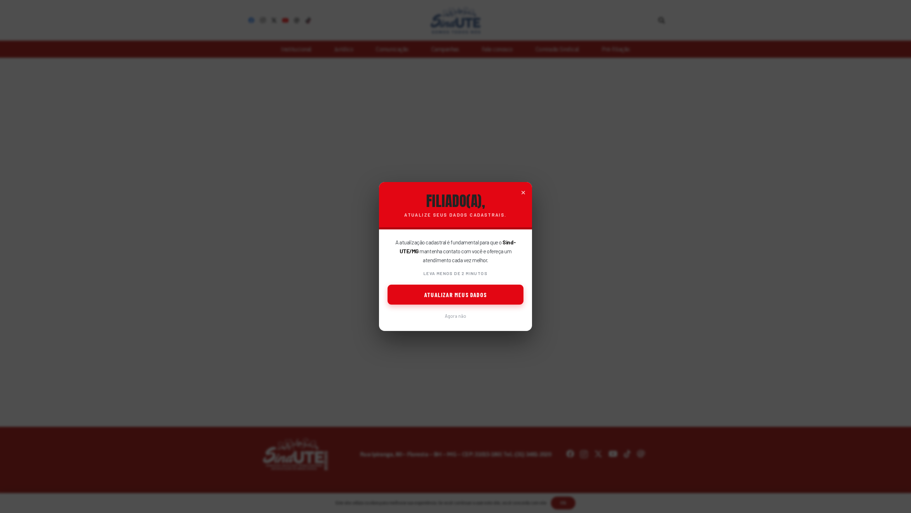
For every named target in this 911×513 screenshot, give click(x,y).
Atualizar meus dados (455, 294)
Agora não (455, 316)
